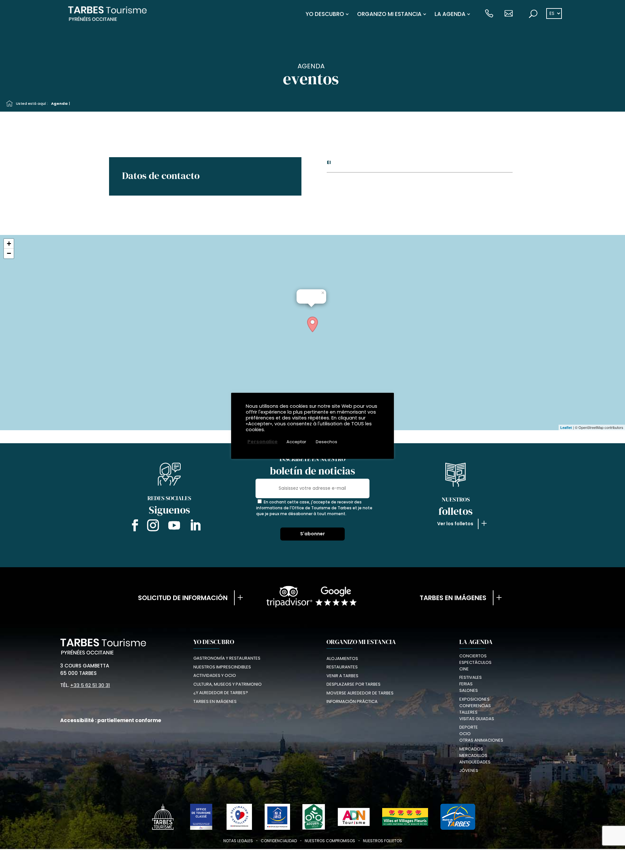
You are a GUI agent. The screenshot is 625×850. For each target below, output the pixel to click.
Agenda (59, 103)
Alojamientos (342, 658)
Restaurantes (342, 667)
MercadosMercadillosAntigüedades (475, 755)
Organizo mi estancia (389, 14)
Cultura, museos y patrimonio (227, 684)
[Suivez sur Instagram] (153, 526)
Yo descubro (325, 14)
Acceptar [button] (296, 442)
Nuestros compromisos (330, 840)
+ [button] (9, 244)
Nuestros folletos (382, 840)
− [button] (9, 253)
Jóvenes (468, 770)
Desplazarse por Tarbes (353, 684)
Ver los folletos (455, 523)
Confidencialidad (279, 840)
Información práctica (352, 701)
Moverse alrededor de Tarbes (360, 693)
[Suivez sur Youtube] (174, 526)
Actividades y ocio (214, 675)
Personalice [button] (262, 442)
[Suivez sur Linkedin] (195, 526)
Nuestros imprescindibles (222, 667)
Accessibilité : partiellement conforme (110, 720)
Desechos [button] (326, 442)
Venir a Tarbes (342, 676)
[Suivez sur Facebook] (133, 526)
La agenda (450, 14)
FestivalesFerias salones (470, 683)
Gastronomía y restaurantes (226, 658)
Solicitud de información (183, 597)
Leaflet (566, 427)
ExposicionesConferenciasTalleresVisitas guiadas (476, 709)
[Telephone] (489, 14)
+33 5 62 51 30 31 (90, 685)
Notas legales (238, 840)
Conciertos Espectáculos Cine (475, 662)
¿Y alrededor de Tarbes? (220, 693)
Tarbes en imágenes (453, 597)
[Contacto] (509, 14)
